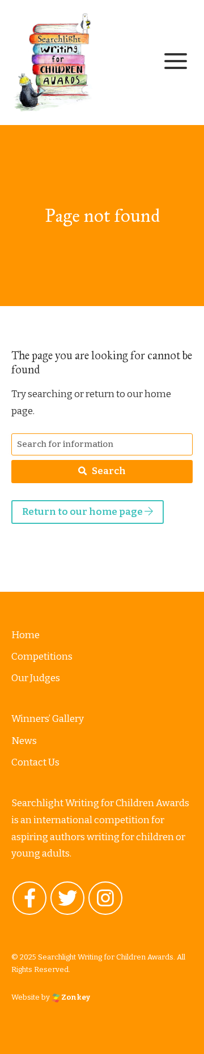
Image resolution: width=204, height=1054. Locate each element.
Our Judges (35, 678)
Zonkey (75, 997)
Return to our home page (83, 512)
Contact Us (35, 762)
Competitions (42, 656)
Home (25, 635)
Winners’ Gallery (47, 719)
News (24, 741)
